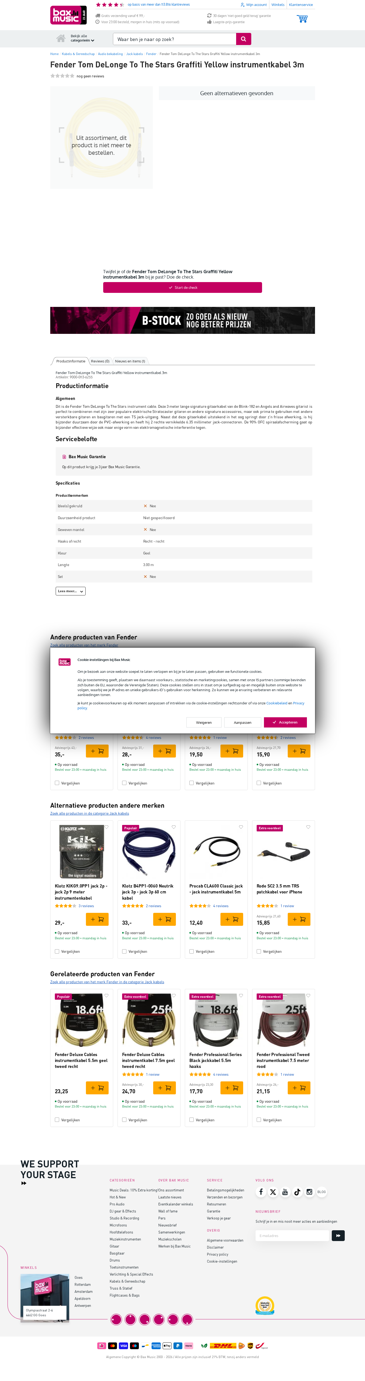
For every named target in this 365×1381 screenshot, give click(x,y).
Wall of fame (168, 1211)
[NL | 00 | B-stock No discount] (182, 320)
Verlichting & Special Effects (131, 1274)
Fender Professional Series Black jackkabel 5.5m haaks (215, 1060)
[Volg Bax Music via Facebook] (261, 1192)
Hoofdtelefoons (121, 1232)
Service (215, 1180)
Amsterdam (84, 1291)
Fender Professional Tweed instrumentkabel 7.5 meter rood (283, 1060)
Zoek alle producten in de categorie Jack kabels (89, 813)
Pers (162, 1218)
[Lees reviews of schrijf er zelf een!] (62, 75)
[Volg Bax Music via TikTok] (297, 1192)
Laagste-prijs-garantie (229, 22)
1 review (220, 737)
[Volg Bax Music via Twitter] (273, 1192)
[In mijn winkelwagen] (97, 751)
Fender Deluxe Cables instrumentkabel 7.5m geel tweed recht (148, 1060)
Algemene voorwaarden (225, 1240)
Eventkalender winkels (175, 1204)
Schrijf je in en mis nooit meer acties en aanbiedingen (296, 1221)
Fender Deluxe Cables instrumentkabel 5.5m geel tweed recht (81, 1060)
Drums (115, 1260)
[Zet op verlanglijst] (106, 827)
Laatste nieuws (170, 1197)
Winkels (278, 4)
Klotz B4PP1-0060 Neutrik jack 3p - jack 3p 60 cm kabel (147, 891)
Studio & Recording (124, 1218)
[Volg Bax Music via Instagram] (309, 1192)
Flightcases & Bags (125, 1295)
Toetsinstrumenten (124, 1267)
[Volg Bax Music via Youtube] (285, 1192)
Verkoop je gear (219, 1218)
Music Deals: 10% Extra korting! (134, 1190)
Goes (79, 1277)
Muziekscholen (170, 1239)
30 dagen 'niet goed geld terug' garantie (242, 16)
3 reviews (86, 905)
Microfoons (118, 1225)
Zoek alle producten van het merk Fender (84, 645)
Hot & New (118, 1197)
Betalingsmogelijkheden (225, 1190)
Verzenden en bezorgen (225, 1197)
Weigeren (204, 722)
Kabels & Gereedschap (127, 1281)
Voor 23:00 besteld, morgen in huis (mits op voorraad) (140, 22)
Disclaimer (215, 1247)
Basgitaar (117, 1253)
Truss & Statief (121, 1288)
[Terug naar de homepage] (61, 38)
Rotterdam (83, 1284)
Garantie (213, 1211)
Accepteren (288, 722)
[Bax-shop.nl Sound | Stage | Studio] (68, 15)
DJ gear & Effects (123, 1211)
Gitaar (114, 1246)
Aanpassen (243, 722)
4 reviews (153, 737)
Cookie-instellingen (222, 1261)
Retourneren (216, 1204)
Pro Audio (117, 1204)
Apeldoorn (83, 1298)
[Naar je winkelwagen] (302, 16)
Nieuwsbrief (167, 1225)
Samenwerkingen (171, 1232)
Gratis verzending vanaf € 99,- (123, 16)
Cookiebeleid (276, 703)
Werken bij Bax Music (174, 1246)
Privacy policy (217, 1254)
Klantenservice (301, 4)
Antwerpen (83, 1305)
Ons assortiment (171, 1190)
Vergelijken (70, 783)
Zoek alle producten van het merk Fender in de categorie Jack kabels (107, 981)
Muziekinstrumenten (125, 1239)
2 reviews (86, 737)
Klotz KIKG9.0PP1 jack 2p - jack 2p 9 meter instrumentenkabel (81, 891)
